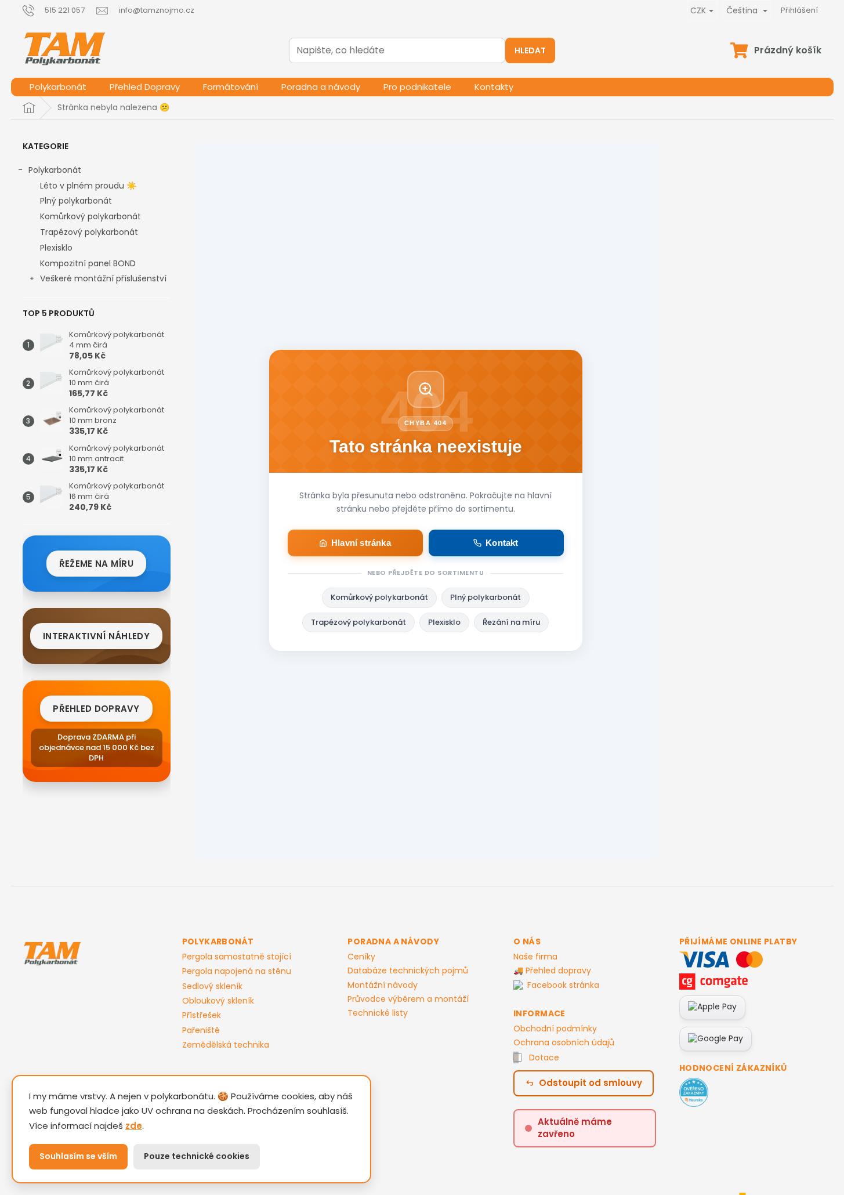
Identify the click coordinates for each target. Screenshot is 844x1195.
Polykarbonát (54, 170)
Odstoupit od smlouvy (590, 1083)
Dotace (544, 1057)
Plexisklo (56, 248)
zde (133, 1126)
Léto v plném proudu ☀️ (88, 185)
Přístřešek (201, 1015)
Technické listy (377, 1013)
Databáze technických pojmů (407, 970)
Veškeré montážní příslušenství (103, 278)
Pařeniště (201, 1030)
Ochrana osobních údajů (563, 1042)
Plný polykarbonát (76, 201)
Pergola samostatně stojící (236, 956)
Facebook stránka (563, 985)
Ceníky (361, 956)
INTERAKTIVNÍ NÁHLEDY (96, 636)
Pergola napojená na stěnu (236, 971)
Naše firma (535, 956)
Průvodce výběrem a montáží (408, 999)
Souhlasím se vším (78, 1156)
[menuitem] (58, 87)
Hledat (530, 50)
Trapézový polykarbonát (89, 232)
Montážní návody (382, 985)
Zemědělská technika (225, 1045)
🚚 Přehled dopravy (552, 970)
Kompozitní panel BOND (88, 263)
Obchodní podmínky (555, 1028)
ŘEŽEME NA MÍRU (96, 563)
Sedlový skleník (212, 986)
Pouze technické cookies (196, 1156)
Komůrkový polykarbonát (90, 216)
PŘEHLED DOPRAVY (96, 708)
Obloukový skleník (218, 1000)
